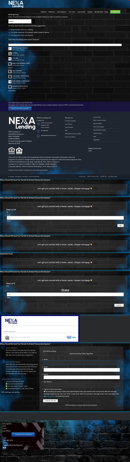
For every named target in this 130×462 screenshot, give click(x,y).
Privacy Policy (97, 117)
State (8, 215)
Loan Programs (69, 127)
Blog (66, 130)
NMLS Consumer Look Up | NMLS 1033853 (20, 337)
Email (46, 367)
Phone (46, 374)
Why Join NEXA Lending (99, 130)
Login (94, 136)
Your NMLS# (48, 382)
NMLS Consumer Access (99, 120)
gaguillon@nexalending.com (48, 135)
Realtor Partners (97, 133)
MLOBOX (37, 176)
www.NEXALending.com (16, 134)
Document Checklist (70, 121)
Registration (96, 139)
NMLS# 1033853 (97, 123)
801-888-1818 (44, 130)
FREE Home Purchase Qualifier (73, 133)
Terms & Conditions (70, 137)
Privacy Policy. (50, 396)
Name (46, 359)
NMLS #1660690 (13, 136)
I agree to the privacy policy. (53, 389)
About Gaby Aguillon (98, 127)
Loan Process (68, 124)
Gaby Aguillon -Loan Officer (21, 176)
